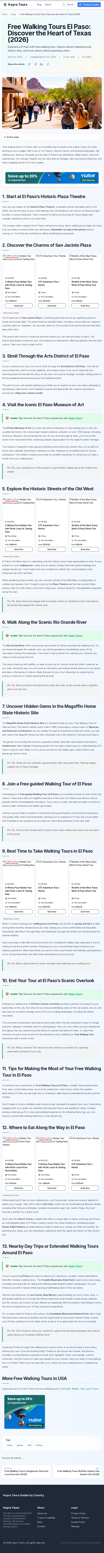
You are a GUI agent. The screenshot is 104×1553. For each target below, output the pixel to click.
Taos (82, 1388)
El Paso (39, 1445)
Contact (41, 1526)
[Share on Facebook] (35, 64)
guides (20, 1445)
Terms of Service (80, 1517)
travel (9, 1445)
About (48, 4)
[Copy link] (48, 64)
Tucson (95, 1388)
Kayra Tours (17, 4)
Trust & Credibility (46, 1517)
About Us (42, 1513)
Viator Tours (75, 418)
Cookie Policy (78, 1522)
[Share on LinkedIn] (41, 64)
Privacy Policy (78, 1513)
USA (29, 1445)
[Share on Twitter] (29, 64)
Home (4, 14)
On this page (12, 137)
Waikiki (75, 1388)
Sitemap (75, 1526)
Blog (39, 4)
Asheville (65, 1388)
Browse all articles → (13, 1458)
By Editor (87, 57)
